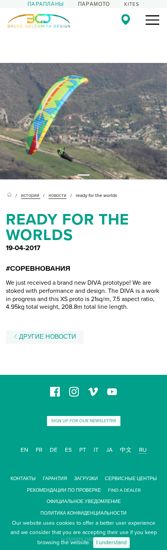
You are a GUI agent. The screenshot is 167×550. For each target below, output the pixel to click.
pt (82, 449)
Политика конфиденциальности (83, 513)
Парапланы (46, 4)
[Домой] (9, 195)
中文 (126, 449)
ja (109, 449)
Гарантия (55, 478)
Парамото (94, 4)
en (24, 449)
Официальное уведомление (84, 501)
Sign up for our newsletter (83, 420)
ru (143, 449)
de (53, 449)
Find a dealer (124, 490)
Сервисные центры (131, 478)
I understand (111, 542)
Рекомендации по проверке (64, 490)
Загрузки (86, 478)
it (96, 449)
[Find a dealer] (125, 19)
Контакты (23, 478)
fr (39, 449)
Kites (131, 4)
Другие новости (46, 337)
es (68, 449)
